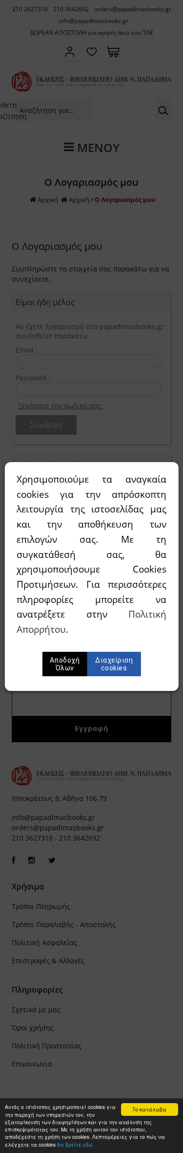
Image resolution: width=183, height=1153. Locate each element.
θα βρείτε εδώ (75, 1144)
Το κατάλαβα (149, 1109)
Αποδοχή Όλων (65, 664)
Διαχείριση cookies (114, 664)
